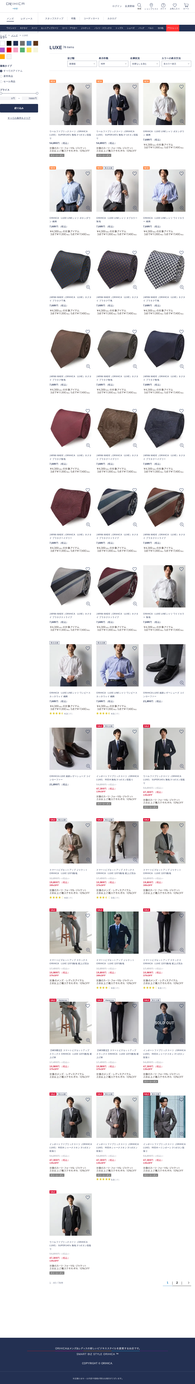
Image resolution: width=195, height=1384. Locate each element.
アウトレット (172, 28)
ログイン (117, 6)
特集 (73, 18)
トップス (119, 28)
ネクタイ (23, 28)
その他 (160, 28)
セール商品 (9, 81)
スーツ (34, 28)
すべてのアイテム (12, 70)
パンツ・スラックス (103, 28)
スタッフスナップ (54, 18)
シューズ (130, 28)
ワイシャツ (11, 28)
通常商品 (8, 76)
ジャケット (85, 28)
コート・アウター (69, 28)
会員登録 (129, 6)
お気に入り (175, 9)
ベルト (151, 28)
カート (186, 9)
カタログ (112, 18)
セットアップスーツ (49, 28)
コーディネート (92, 18)
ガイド (163, 9)
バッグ (141, 28)
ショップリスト (151, 9)
